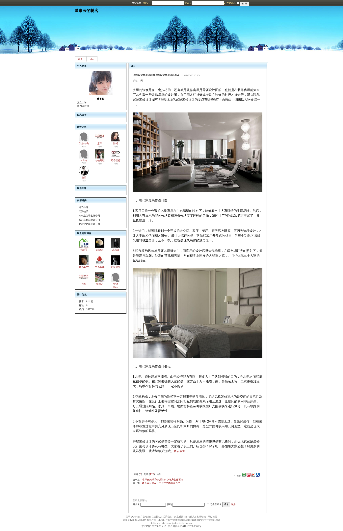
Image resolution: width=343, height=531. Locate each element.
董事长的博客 (87, 10)
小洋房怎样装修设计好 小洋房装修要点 (162, 479)
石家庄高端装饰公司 (89, 219)
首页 (80, 59)
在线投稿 (156, 516)
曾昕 (84, 177)
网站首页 (136, 3)
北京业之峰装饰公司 (89, 224)
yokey (84, 160)
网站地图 (212, 516)
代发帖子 (83, 211)
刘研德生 (115, 266)
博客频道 (19, 3)
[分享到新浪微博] (253, 475)
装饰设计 (84, 266)
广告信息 (145, 516)
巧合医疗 (115, 160)
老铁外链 (100, 160)
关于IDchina (132, 516)
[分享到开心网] (249, 475)
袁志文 (115, 249)
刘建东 (99, 249)
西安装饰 (179, 451)
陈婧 (115, 143)
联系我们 (167, 516)
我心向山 (84, 143)
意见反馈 (178, 516)
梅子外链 (83, 207)
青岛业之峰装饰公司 (89, 215)
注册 (233, 504)
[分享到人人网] (258, 475)
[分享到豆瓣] (243, 475)
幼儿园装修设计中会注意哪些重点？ (161, 483)
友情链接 (201, 516)
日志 (92, 59)
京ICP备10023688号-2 (154, 526)
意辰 (99, 143)
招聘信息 (190, 516)
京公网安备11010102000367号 (184, 526)
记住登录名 (216, 504)
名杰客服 (100, 266)
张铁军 (84, 249)
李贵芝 (99, 283)
